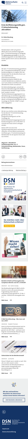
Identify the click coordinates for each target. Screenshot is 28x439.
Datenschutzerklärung (9, 432)
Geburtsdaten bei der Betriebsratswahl (12, 355)
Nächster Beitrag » (21, 170)
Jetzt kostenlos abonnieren (14, 400)
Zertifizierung (5, 148)
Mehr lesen (4, 300)
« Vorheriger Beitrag (7, 170)
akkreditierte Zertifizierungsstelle (8, 143)
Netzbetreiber (17, 146)
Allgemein (4, 143)
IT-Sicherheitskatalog (9, 145)
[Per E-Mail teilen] (20, 156)
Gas (15, 144)
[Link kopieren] (25, 156)
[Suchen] (22, 2)
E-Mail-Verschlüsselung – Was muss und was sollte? (13, 320)
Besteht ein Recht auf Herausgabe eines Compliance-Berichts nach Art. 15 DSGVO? (13, 281)
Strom (23, 146)
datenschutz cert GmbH (11, 55)
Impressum (5, 429)
